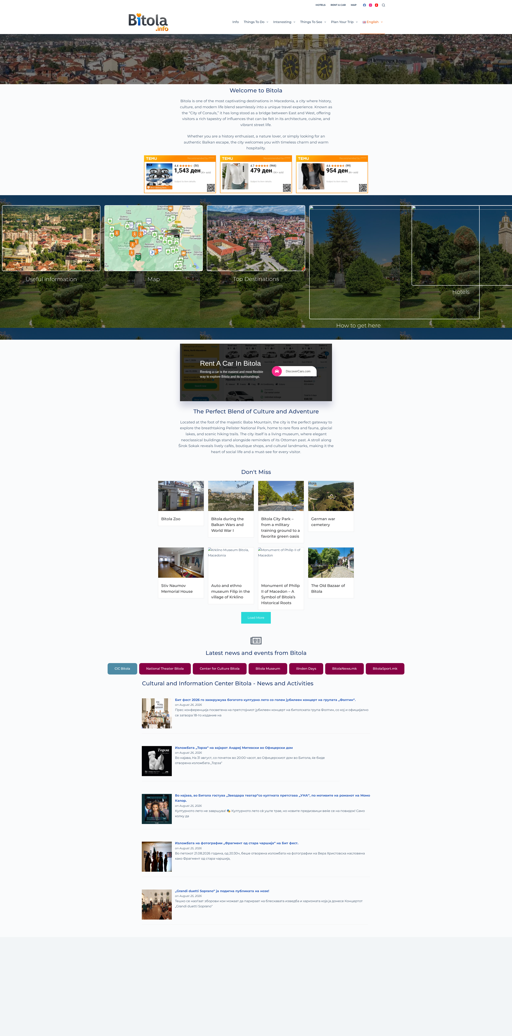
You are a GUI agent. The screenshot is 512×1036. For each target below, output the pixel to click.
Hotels (321, 4)
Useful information (51, 279)
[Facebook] (364, 5)
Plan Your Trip (342, 22)
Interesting (282, 22)
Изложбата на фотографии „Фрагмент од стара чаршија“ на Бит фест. (236, 843)
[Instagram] (370, 5)
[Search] (383, 5)
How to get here (358, 325)
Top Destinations (256, 279)
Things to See (311, 22)
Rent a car (338, 4)
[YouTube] (376, 5)
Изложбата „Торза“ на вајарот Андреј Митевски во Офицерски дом (234, 748)
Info (235, 22)
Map (354, 4)
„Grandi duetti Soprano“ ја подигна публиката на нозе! (222, 891)
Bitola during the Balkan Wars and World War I (227, 524)
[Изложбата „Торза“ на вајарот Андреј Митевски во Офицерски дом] (157, 761)
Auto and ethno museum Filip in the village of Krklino (230, 591)
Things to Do (254, 22)
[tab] (122, 668)
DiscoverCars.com (298, 371)
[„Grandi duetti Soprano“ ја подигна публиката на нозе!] (157, 904)
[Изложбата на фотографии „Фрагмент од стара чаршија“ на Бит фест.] (157, 856)
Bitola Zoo (170, 518)
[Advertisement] (247, 998)
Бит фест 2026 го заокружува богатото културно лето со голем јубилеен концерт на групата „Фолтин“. (265, 700)
